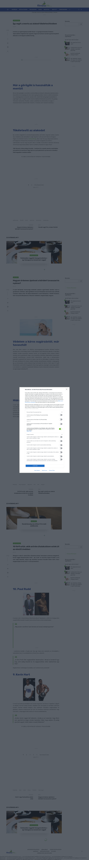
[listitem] (44, 412)
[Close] (67, 389)
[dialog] (44, 430)
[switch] (60, 415)
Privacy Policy (52, 470)
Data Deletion (37, 470)
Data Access (44, 470)
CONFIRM (35, 465)
